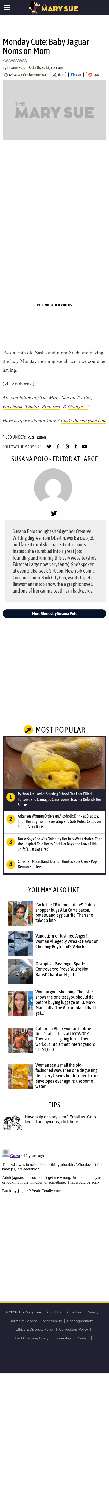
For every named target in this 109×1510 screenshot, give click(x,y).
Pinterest (51, 406)
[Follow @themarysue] (49, 448)
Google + (78, 406)
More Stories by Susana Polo (54, 613)
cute (31, 437)
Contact (82, 1338)
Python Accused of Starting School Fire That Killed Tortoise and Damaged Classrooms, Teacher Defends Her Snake (59, 799)
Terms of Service (23, 1321)
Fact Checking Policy (31, 1338)
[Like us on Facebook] (58, 448)
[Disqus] (54, 1210)
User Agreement (80, 1321)
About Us (53, 1312)
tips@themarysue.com (83, 420)
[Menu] (7, 7)
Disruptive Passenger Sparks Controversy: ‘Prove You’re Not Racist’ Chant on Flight (61, 969)
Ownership (62, 1338)
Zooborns (21, 383)
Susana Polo (16, 67)
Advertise (73, 1312)
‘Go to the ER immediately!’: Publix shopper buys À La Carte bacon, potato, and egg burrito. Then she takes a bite (65, 912)
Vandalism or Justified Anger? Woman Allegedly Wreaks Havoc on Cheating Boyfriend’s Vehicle (66, 941)
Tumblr (32, 406)
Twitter (84, 397)
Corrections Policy (73, 1329)
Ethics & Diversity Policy (35, 1329)
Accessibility (52, 1321)
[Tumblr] (75, 448)
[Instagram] (66, 448)
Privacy (92, 1312)
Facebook (13, 406)
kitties (41, 437)
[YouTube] (84, 448)
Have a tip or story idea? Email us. (55, 1117)
